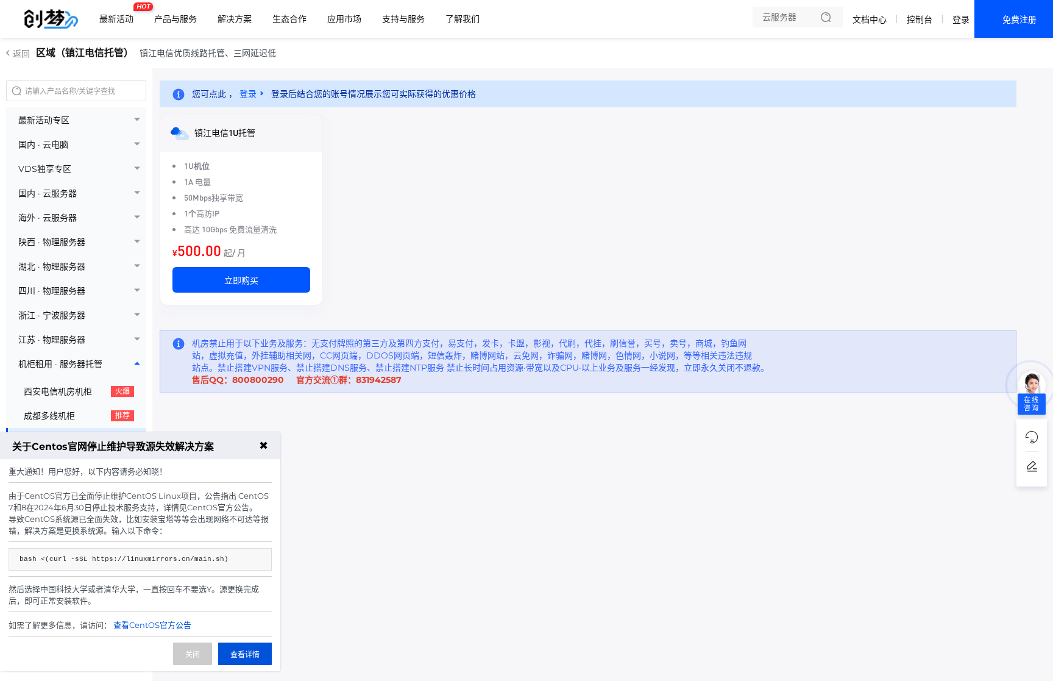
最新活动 (119, 14)
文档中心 (870, 19)
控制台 (919, 19)
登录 (961, 19)
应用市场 (344, 18)
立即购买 (241, 279)
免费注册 (1019, 19)
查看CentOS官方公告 (152, 625)
